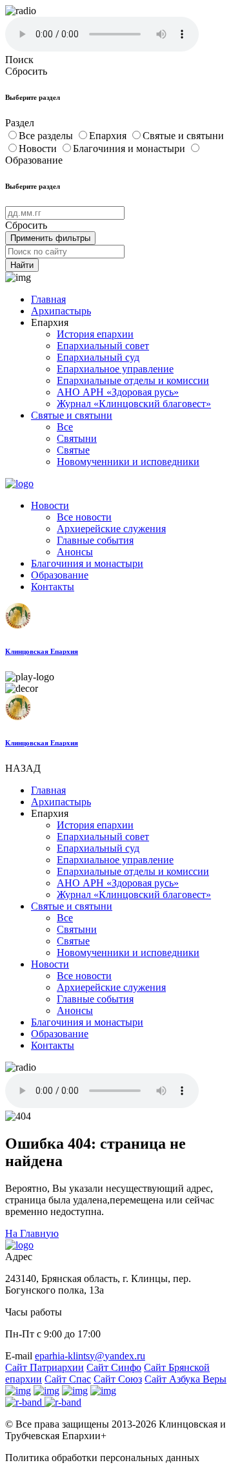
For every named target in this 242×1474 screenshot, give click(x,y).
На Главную (32, 1233)
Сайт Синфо (113, 1367)
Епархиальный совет (103, 345)
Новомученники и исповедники (128, 461)
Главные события (95, 540)
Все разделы (47, 135)
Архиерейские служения (111, 528)
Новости (39, 148)
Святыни (77, 438)
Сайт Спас (68, 1379)
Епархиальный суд (98, 357)
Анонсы (75, 551)
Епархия (109, 135)
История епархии (95, 334)
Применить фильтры (50, 238)
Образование (59, 575)
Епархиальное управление (115, 368)
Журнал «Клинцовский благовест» (134, 403)
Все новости (84, 517)
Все (65, 426)
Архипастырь (61, 310)
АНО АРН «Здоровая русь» (118, 392)
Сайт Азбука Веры (186, 1379)
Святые (73, 450)
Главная (48, 299)
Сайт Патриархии (44, 1367)
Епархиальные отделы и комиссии (133, 380)
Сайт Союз (118, 1379)
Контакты (52, 586)
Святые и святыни (183, 135)
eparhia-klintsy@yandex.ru (90, 1355)
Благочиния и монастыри (130, 148)
